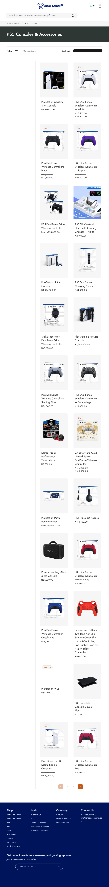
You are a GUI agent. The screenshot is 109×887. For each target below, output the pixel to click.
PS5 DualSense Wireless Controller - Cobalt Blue (52, 634)
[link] (67, 786)
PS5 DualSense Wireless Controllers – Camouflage (86, 398)
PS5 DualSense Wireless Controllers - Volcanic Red (87, 575)
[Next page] (80, 786)
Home (9, 24)
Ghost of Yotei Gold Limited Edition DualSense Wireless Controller (86, 458)
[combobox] (41, 15)
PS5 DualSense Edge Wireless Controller (52, 226)
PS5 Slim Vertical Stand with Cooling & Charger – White (87, 228)
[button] (8, 6)
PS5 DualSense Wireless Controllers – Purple (86, 167)
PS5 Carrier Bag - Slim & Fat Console (53, 574)
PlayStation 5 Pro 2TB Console (86, 338)
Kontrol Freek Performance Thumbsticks (48, 456)
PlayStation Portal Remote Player (50, 519)
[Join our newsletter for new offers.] (59, 867)
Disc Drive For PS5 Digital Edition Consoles (51, 764)
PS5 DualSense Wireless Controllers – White (86, 105)
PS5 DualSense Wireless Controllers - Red (87, 764)
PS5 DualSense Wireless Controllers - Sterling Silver (53, 398)
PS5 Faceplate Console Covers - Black (84, 706)
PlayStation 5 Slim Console (51, 284)
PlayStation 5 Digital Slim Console (52, 104)
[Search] (73, 16)
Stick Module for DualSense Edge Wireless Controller (52, 340)
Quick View (53, 216)
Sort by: (66, 51)
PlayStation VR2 (50, 689)
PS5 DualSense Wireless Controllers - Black (53, 167)
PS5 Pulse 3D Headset (87, 518)
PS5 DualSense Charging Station (84, 284)
